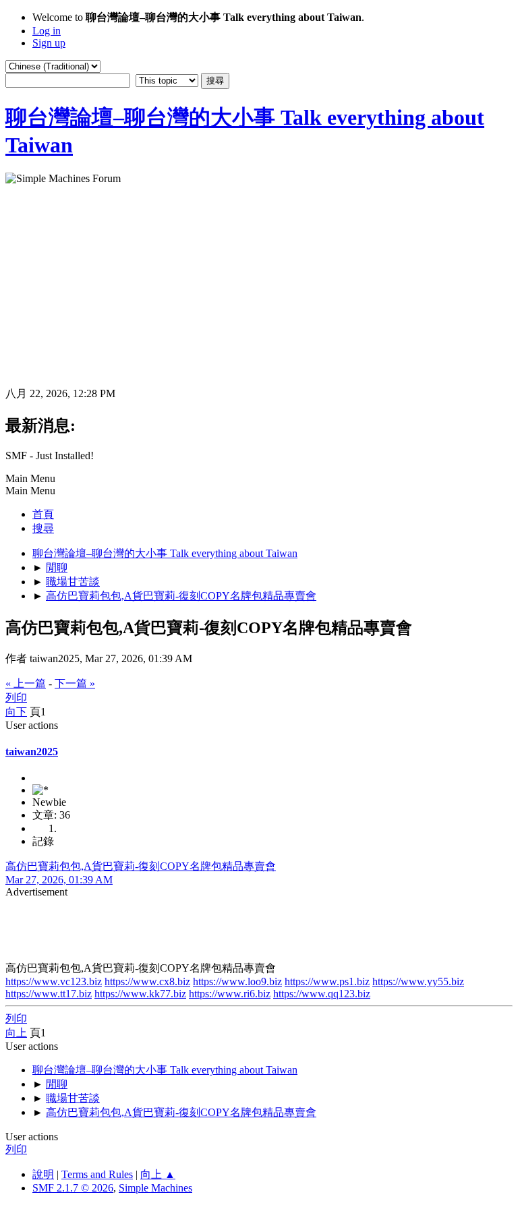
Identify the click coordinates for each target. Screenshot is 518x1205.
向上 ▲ (157, 1174)
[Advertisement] (259, 286)
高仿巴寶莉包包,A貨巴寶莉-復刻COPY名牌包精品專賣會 (140, 866)
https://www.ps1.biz (327, 981)
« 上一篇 (25, 683)
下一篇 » (75, 683)
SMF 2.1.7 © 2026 (72, 1188)
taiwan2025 (31, 751)
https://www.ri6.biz (229, 993)
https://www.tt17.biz (48, 993)
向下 (16, 711)
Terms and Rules (97, 1174)
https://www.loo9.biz (237, 981)
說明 (43, 1174)
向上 (16, 1032)
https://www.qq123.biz (321, 993)
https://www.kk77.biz (140, 993)
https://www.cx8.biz (147, 981)
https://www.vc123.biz (53, 981)
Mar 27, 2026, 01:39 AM (59, 879)
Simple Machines (155, 1188)
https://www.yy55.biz (418, 981)
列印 (16, 697)
